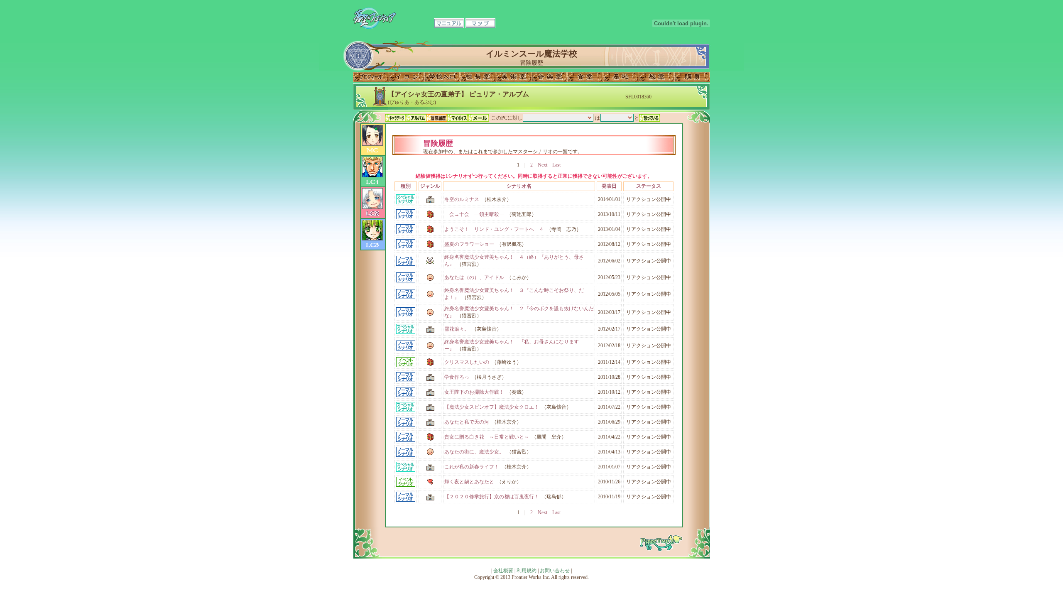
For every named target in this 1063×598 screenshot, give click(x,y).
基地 (621, 77)
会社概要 (503, 570)
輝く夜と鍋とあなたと (469, 482)
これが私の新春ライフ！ (471, 467)
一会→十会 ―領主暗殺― (474, 214)
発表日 (609, 186)
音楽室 (549, 77)
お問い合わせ (555, 570)
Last (556, 165)
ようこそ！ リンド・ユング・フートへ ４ (494, 229)
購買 (692, 77)
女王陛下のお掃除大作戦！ (474, 392)
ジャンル (430, 186)
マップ (480, 23)
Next (542, 165)
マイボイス (457, 118)
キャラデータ (395, 118)
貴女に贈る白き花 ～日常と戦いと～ (486, 437)
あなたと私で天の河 (466, 422)
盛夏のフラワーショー (469, 244)
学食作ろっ (456, 377)
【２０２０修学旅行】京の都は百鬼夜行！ (491, 497)
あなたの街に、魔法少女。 (474, 452)
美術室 (514, 77)
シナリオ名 (519, 186)
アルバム (416, 118)
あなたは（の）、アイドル (474, 277)
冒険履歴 (436, 118)
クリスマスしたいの (466, 362)
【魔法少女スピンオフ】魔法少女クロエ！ (491, 407)
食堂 (585, 77)
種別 (406, 186)
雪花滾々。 (456, 329)
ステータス (648, 186)
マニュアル (449, 23)
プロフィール (371, 77)
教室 (656, 77)
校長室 (478, 77)
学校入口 (442, 77)
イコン (406, 77)
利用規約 (526, 570)
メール (478, 118)
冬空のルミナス (461, 199)
